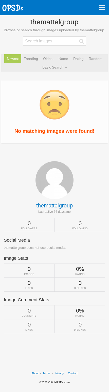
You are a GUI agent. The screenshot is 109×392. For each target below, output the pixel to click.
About (35, 373)
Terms (46, 373)
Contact (73, 373)
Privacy (59, 373)
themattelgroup (54, 205)
